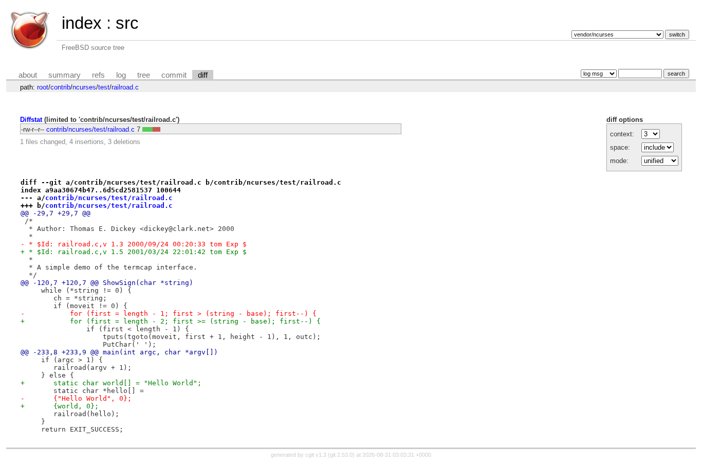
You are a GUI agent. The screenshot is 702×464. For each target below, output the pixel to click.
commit (174, 75)
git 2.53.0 (341, 455)
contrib (60, 87)
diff (203, 75)
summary (64, 75)
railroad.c (125, 87)
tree (143, 75)
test (103, 87)
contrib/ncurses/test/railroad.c (90, 129)
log (121, 75)
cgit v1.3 (315, 455)
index (82, 22)
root (42, 87)
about (28, 75)
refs (98, 75)
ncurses (84, 87)
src (127, 22)
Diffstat (31, 119)
